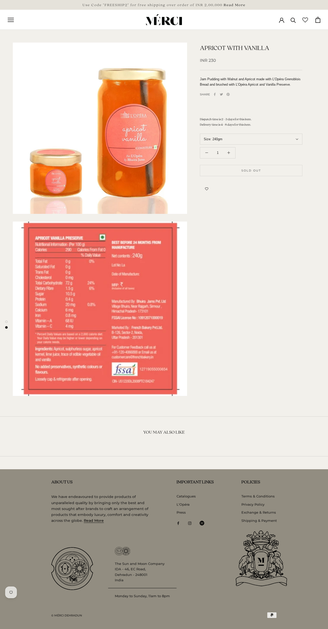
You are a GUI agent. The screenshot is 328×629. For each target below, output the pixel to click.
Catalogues (186, 496)
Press (181, 512)
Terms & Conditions (258, 496)
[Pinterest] (228, 94)
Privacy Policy (252, 504)
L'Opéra (183, 504)
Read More (234, 4)
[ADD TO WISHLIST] (206, 189)
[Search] (293, 20)
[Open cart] (317, 20)
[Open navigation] (11, 20)
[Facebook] (214, 94)
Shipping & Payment (259, 520)
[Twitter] (221, 94)
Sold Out (251, 170)
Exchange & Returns (258, 512)
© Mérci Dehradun (66, 615)
